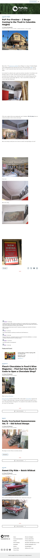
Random (4, 418)
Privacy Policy (16, 548)
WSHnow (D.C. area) (29, 548)
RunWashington (28, 546)
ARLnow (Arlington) (29, 536)
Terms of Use (16, 550)
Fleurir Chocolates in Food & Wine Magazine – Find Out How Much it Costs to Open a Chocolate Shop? (19, 369)
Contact (15, 540)
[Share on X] (31, 268)
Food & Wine (28, 398)
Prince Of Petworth (7, 27)
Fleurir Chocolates (9, 396)
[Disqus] (20, 306)
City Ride (4, 467)
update (31, 67)
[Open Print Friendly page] (37, 268)
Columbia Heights (6, 16)
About (14, 536)
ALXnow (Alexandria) (29, 538)
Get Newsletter (33, 1)
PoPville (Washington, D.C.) (30, 544)
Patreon (15, 546)
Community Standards (17, 538)
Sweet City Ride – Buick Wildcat (18, 470)
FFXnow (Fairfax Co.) (29, 540)
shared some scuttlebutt (13, 66)
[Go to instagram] (7, 550)
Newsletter (15, 544)
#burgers (5, 268)
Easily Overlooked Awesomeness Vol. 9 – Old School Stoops (18, 422)
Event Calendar (16, 542)
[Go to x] (2, 550)
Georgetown (5, 363)
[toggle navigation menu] (38, 1)
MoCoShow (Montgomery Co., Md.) (32, 542)
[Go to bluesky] (10, 550)
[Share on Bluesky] (34, 268)
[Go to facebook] (4, 550)
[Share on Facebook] (28, 268)
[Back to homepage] (3, 1)
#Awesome (5, 454)
